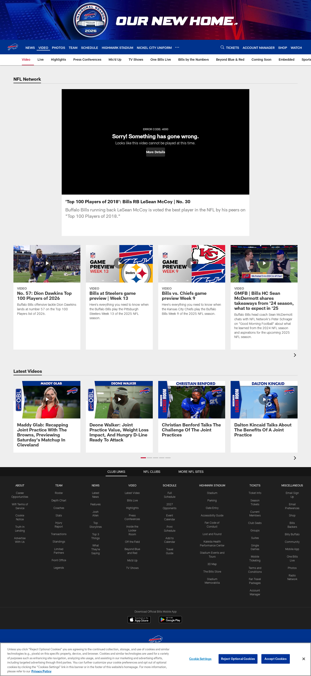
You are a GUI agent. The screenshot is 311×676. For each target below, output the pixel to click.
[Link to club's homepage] (12, 47)
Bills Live (132, 500)
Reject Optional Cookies (238, 659)
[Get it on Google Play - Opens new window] (170, 621)
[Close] (304, 659)
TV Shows (132, 567)
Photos (292, 567)
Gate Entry (212, 507)
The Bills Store (212, 571)
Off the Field (132, 541)
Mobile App (292, 549)
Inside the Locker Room (132, 530)
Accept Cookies (276, 659)
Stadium (212, 492)
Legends (59, 567)
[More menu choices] (177, 47)
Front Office (59, 560)
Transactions (58, 534)
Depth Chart (58, 500)
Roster (59, 492)
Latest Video (132, 492)
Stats (59, 515)
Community (292, 541)
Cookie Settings (200, 659)
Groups (255, 530)
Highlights (132, 507)
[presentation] (296, 355)
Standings (59, 541)
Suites (255, 537)
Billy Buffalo (292, 534)
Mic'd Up (132, 560)
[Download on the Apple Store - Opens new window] (139, 620)
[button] (155, 152)
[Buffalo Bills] (155, 640)
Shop (292, 515)
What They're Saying (95, 549)
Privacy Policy (41, 671)
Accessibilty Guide (212, 515)
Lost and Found (212, 534)
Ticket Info (255, 492)
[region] (155, 659)
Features (95, 504)
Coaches (59, 507)
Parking (212, 500)
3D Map (212, 564)
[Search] (222, 47)
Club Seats (255, 522)
